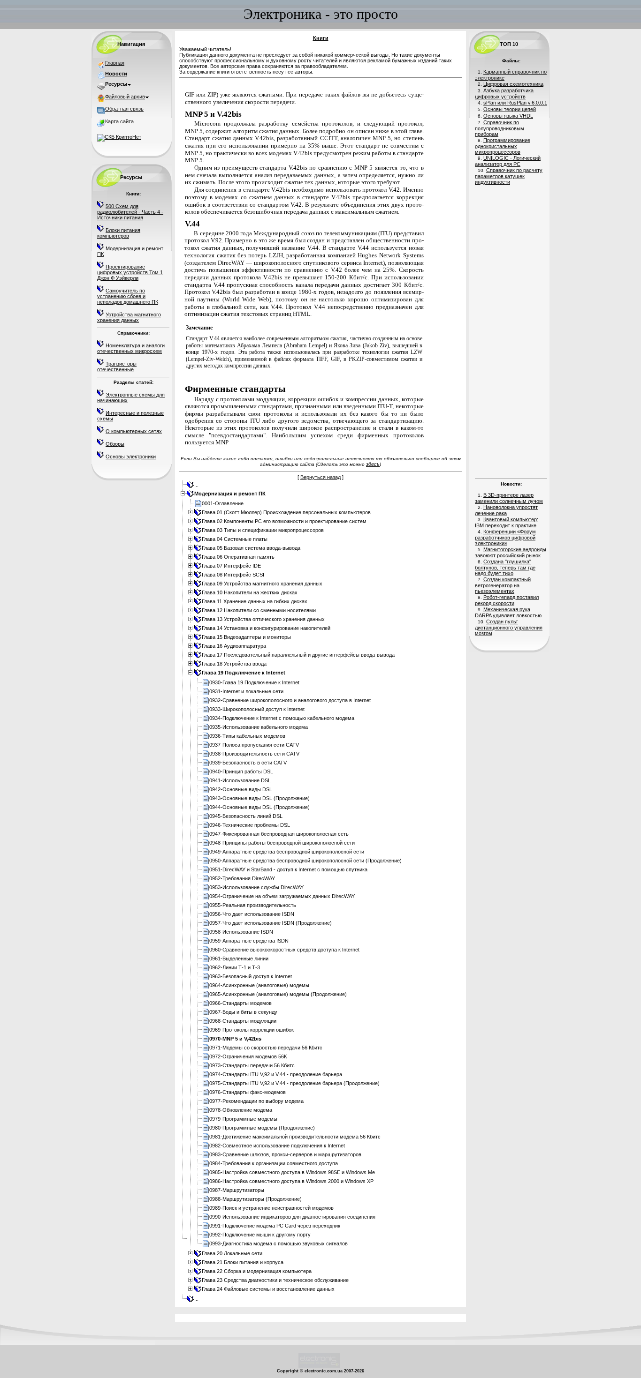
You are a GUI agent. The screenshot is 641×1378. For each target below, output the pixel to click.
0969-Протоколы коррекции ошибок (251, 1030)
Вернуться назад (320, 477)
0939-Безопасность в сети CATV (248, 762)
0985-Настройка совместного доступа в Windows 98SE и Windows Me (292, 1172)
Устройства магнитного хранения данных (129, 317)
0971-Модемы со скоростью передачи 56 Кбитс (265, 1047)
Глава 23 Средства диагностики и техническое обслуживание (275, 1280)
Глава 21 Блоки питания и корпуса (242, 1262)
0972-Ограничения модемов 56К (248, 1056)
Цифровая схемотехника (513, 84)
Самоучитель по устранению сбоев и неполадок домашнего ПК (127, 296)
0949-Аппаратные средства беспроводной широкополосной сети (286, 851)
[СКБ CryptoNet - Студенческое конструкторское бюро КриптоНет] (119, 137)
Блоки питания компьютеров (118, 233)
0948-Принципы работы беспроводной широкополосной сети (282, 843)
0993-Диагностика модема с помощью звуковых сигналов (278, 1243)
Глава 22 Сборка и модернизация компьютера (257, 1271)
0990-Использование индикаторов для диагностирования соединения (292, 1217)
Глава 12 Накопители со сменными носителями (259, 610)
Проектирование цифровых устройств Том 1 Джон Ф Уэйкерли (130, 272)
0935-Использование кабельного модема (258, 727)
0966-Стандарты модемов (240, 1003)
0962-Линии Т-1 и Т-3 (234, 967)
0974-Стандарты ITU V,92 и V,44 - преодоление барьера (275, 1074)
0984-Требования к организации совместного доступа (273, 1163)
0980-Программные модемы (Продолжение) (262, 1128)
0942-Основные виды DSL (240, 789)
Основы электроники (131, 456)
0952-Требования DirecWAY (242, 878)
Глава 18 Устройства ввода (234, 664)
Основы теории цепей (509, 109)
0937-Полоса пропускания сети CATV (254, 745)
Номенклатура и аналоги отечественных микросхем (131, 348)
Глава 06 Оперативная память (238, 557)
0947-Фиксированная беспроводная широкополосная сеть (279, 834)
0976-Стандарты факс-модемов (247, 1092)
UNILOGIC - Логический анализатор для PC (508, 161)
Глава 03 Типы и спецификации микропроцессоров (263, 530)
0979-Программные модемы (243, 1119)
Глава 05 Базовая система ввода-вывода (251, 548)
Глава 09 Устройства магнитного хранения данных (262, 583)
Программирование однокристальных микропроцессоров (502, 146)
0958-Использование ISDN (241, 932)
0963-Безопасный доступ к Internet (250, 976)
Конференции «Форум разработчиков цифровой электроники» (505, 537)
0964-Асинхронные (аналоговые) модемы (259, 985)
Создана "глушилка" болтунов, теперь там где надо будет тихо (505, 567)
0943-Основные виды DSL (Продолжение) (259, 798)
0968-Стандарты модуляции (242, 1021)
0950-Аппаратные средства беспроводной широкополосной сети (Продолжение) (305, 860)
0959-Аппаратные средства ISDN (249, 941)
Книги (320, 38)
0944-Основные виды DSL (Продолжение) (259, 807)
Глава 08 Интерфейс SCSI (233, 574)
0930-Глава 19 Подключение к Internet (254, 682)
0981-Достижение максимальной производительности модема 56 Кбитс (295, 1136)
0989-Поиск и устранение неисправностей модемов (271, 1208)
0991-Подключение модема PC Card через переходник (274, 1225)
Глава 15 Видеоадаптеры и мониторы (246, 637)
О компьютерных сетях (134, 431)
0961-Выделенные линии (238, 958)
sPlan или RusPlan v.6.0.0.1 (515, 102)
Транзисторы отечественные (117, 366)
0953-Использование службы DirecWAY (256, 887)
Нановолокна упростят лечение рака (506, 510)
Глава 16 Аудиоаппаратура (234, 646)
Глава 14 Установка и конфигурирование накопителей (266, 628)
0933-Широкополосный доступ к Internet (257, 709)
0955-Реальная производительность (252, 905)
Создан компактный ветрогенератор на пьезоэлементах (503, 585)
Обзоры (115, 444)
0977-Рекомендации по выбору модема (256, 1101)
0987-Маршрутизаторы (236, 1190)
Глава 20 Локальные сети (232, 1253)
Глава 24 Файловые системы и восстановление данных (268, 1289)
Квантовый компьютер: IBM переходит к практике (506, 522)
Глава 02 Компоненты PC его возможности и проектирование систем (284, 521)
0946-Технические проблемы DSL (249, 825)
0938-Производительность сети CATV (254, 753)
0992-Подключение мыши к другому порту (260, 1234)
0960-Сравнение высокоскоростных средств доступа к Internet (284, 949)
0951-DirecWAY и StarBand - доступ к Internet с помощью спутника (288, 869)
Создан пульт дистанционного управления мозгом (508, 627)
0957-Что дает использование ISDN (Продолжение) (270, 923)
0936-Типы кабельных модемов (247, 736)
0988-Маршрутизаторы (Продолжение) (255, 1199)
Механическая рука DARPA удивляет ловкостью (508, 612)
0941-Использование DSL (240, 780)
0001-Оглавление (223, 503)
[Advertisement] (511, 330)
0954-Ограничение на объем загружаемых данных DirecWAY (282, 896)
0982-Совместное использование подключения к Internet (277, 1145)
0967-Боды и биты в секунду (243, 1012)
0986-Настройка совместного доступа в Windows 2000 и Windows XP (291, 1181)
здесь (373, 464)
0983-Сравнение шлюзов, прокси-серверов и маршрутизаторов (285, 1154)
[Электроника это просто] (319, 1366)
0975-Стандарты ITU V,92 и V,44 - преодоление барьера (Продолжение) (294, 1083)
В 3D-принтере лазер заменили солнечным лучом (509, 498)
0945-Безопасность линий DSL (245, 816)
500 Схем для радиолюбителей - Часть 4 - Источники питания (130, 211)
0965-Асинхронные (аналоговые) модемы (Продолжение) (278, 994)
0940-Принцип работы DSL (241, 771)
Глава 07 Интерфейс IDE (231, 566)
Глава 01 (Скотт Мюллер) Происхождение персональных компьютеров (286, 512)
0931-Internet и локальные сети (246, 691)
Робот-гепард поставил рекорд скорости (507, 600)
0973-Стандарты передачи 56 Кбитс (252, 1065)
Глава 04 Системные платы (234, 539)
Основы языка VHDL (508, 116)
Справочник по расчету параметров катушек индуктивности (508, 176)
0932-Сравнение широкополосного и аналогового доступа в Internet (290, 700)
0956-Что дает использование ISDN (251, 914)
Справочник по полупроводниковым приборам (499, 128)
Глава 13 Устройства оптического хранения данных (263, 619)
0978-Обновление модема (240, 1110)
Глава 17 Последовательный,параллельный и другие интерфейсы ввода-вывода (298, 655)
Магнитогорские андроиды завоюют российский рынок (510, 552)
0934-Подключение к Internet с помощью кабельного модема (281, 718)
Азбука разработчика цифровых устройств (504, 93)
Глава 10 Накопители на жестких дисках (250, 592)
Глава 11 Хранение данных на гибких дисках (254, 601)
